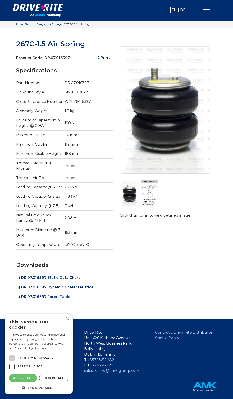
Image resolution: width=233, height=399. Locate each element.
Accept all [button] (23, 378)
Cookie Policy (167, 338)
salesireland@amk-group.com (111, 371)
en (174, 10)
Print (104, 58)
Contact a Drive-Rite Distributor (184, 332)
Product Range (35, 24)
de (183, 10)
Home (19, 24)
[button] (38, 387)
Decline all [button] (53, 378)
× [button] (67, 319)
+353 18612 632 (101, 360)
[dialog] (39, 354)
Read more (42, 348)
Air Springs (54, 24)
